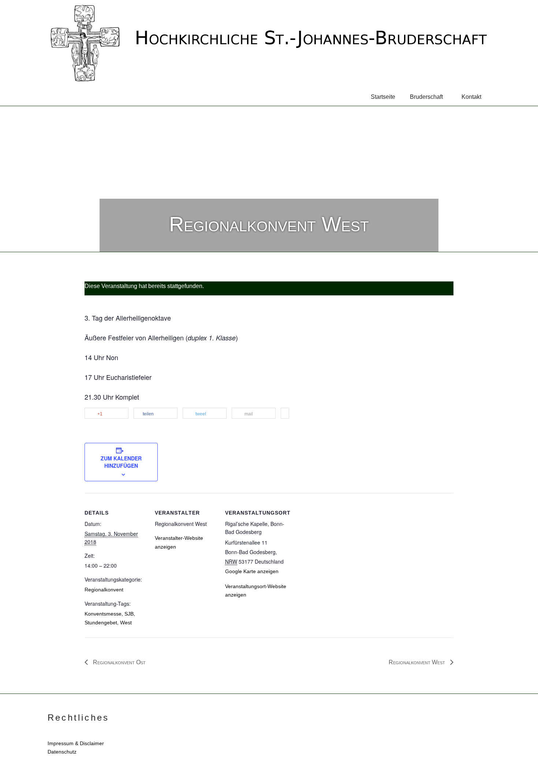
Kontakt (471, 97)
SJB (129, 614)
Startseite (383, 97)
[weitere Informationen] (285, 413)
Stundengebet (101, 622)
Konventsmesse (103, 614)
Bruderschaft (426, 97)
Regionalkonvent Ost (118, 662)
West (126, 622)
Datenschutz (62, 752)
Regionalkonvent (104, 590)
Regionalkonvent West (418, 662)
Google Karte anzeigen (252, 571)
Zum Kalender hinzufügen (121, 462)
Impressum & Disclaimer (76, 743)
